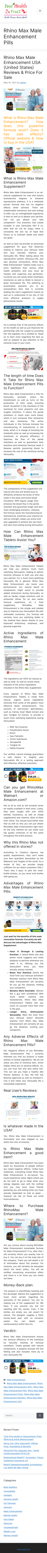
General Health (11, 1499)
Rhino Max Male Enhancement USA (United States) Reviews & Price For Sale (23, 67)
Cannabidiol (9, 1491)
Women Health (11, 1535)
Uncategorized (11, 1527)
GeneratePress (23, 1549)
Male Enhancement (16, 1380)
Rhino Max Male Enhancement (21, 1383)
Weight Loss (9, 1531)
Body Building (10, 1487)
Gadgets (8, 1495)
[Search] (40, 1415)
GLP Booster (10, 1503)
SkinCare (8, 1523)
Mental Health (10, 1515)
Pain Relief (9, 1519)
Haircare (8, 1507)
